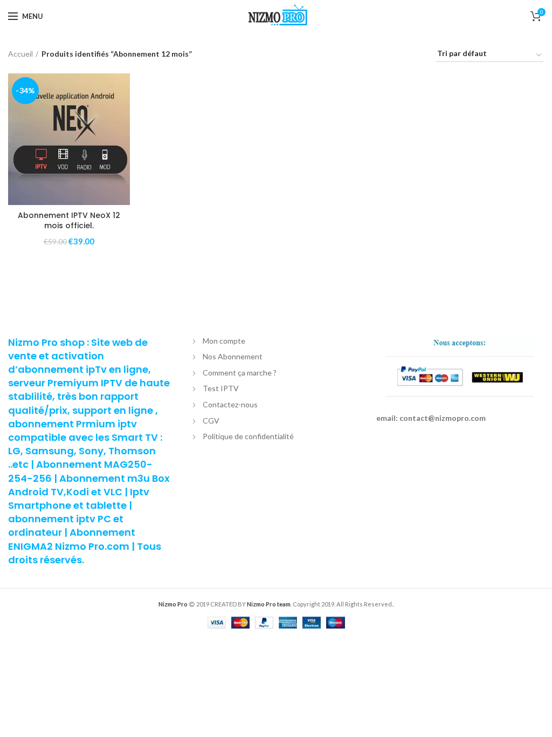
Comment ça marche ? (240, 372)
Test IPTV (221, 388)
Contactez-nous (230, 404)
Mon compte (224, 340)
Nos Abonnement (233, 356)
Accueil (20, 53)
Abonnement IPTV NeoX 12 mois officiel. (69, 220)
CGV (211, 420)
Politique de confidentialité (248, 436)
